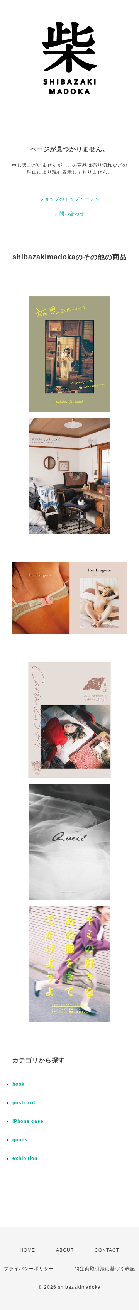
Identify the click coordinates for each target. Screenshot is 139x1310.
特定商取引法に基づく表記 (105, 1268)
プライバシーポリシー (29, 1268)
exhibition (24, 1158)
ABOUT (65, 1250)
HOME (27, 1250)
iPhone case (28, 1121)
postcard (23, 1102)
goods (20, 1140)
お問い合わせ (69, 213)
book (18, 1084)
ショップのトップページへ (69, 199)
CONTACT (107, 1250)
